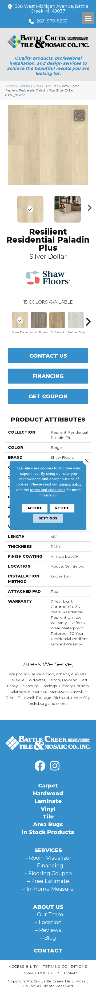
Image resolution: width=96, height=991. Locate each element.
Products (51, 86)
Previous (8, 206)
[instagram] (54, 766)
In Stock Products (48, 832)
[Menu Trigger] (88, 18)
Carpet (48, 785)
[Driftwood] (57, 320)
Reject (62, 508)
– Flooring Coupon (48, 873)
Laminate (48, 801)
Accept (34, 508)
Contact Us (48, 356)
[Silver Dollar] (20, 320)
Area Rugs (48, 824)
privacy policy (70, 484)
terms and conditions (47, 489)
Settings (48, 518)
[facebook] (40, 766)
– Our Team (48, 914)
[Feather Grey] (76, 320)
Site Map (67, 973)
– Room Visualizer (48, 858)
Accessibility (23, 966)
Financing (48, 376)
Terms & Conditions (65, 966)
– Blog (48, 938)
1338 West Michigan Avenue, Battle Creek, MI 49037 (50, 9)
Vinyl (37, 86)
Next (88, 206)
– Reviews (48, 930)
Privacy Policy (36, 973)
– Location (48, 922)
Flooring (24, 86)
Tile (48, 816)
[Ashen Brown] (38, 320)
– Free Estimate (48, 881)
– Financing (48, 865)
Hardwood (48, 793)
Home (10, 86)
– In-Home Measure (48, 889)
